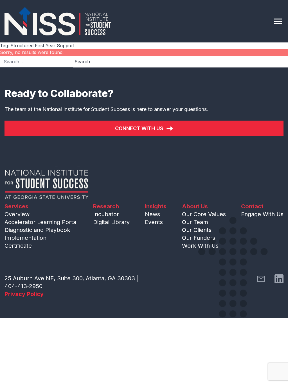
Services (16, 206)
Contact (252, 206)
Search (82, 61)
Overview (17, 214)
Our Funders (198, 237)
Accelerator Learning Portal (41, 222)
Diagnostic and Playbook (37, 230)
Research (106, 206)
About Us (195, 206)
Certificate (18, 245)
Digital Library (111, 222)
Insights (155, 206)
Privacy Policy (24, 294)
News (152, 214)
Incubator (106, 214)
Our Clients (197, 230)
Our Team (195, 222)
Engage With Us (262, 214)
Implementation (25, 237)
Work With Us (200, 245)
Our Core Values (204, 214)
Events (154, 222)
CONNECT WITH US (139, 128)
